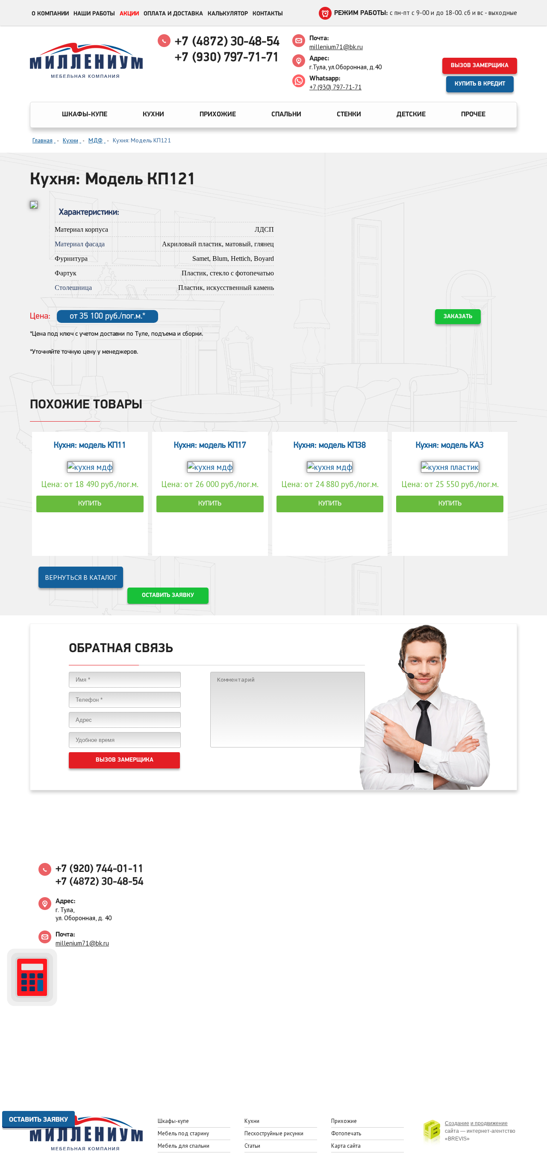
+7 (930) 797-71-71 (335, 87)
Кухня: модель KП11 (90, 445)
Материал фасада (80, 244)
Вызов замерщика (480, 65)
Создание (457, 1123)
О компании (50, 14)
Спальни (286, 114)
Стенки (349, 114)
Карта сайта (346, 1145)
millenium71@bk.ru (336, 47)
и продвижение (489, 1123)
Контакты (268, 14)
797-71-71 (227, 58)
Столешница (73, 287)
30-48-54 (227, 42)
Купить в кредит (480, 84)
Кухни (153, 114)
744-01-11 (100, 869)
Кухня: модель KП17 (210, 445)
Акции (129, 14)
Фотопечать (346, 1133)
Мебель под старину (183, 1133)
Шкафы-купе (84, 114)
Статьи (252, 1145)
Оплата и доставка (173, 14)
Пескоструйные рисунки (273, 1133)
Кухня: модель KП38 (330, 445)
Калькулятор (228, 14)
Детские (411, 114)
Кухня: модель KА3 (450, 445)
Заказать (458, 316)
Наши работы (94, 14)
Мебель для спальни (183, 1145)
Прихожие (218, 114)
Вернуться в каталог (81, 577)
